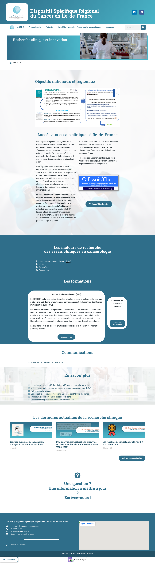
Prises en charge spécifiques (89, 27)
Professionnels (35, 27)
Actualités (62, 27)
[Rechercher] (143, 27)
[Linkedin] (134, 12)
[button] (9, 559)
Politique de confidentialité (84, 553)
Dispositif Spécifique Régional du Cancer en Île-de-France (64, 13)
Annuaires (110, 27)
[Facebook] (141, 12)
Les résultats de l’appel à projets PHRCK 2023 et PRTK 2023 (123, 443)
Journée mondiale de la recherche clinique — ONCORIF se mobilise (27, 443)
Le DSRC (20, 27)
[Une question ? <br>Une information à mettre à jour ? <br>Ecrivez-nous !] (77, 475)
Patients (49, 27)
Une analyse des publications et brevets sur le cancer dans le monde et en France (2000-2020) (77, 444)
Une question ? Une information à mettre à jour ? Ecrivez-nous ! (77, 490)
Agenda (71, 27)
